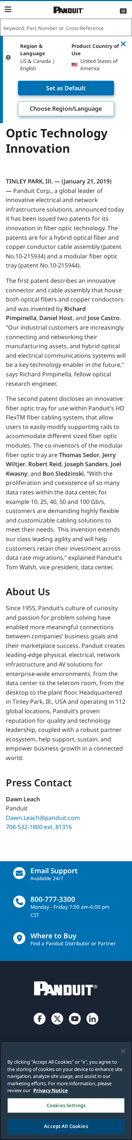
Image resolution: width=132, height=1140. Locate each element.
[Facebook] (39, 1024)
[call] (19, 902)
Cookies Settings (66, 1105)
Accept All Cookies (66, 1126)
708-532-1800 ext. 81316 (39, 827)
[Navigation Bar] (8, 9)
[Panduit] (69, 10)
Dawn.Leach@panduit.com (43, 818)
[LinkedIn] (92, 1024)
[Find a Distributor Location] (19, 938)
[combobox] (66, 28)
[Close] (123, 1051)
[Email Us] (19, 873)
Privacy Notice (50, 1090)
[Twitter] (57, 1024)
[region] (66, 1090)
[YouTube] (75, 1024)
